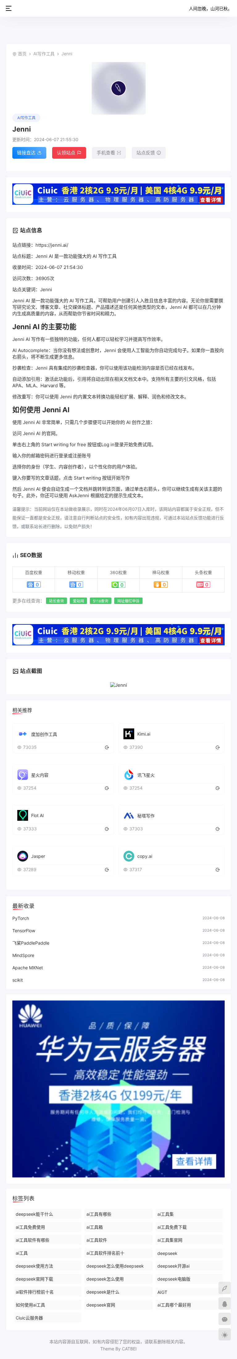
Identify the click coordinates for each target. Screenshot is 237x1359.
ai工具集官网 (169, 1240)
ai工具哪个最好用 (174, 1304)
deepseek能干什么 (34, 1214)
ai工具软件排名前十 (105, 1253)
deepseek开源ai (173, 1266)
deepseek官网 (100, 1304)
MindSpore (23, 955)
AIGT (162, 1292)
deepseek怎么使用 (105, 1278)
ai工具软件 (96, 1240)
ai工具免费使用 (30, 1227)
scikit (17, 980)
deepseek (167, 1253)
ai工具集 (165, 1214)
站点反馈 (145, 153)
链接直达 (26, 153)
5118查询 (100, 601)
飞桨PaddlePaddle (30, 943)
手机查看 (106, 153)
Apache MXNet (27, 967)
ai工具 (22, 1253)
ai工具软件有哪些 (32, 1240)
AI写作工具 (44, 53)
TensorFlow (23, 930)
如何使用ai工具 (30, 1304)
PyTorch (20, 918)
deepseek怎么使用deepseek (115, 1266)
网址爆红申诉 (128, 601)
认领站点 (66, 153)
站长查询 (56, 601)
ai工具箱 (94, 1227)
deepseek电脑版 (173, 1278)
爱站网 (78, 601)
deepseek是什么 (102, 1291)
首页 (22, 53)
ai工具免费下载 (172, 1227)
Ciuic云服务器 (29, 1317)
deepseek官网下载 (34, 1278)
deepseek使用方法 (34, 1266)
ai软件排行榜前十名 (35, 1291)
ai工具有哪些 (98, 1214)
